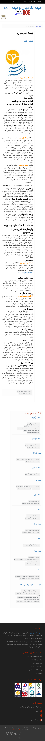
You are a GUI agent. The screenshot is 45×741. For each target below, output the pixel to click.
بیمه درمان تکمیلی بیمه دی (33, 516)
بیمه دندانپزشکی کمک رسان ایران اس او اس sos (28, 602)
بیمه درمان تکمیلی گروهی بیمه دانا (31, 545)
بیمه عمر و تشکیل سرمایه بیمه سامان (30, 532)
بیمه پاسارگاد (36, 453)
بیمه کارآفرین (36, 417)
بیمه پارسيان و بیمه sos (22, 8)
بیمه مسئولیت (19, 487)
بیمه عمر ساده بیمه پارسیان (25, 394)
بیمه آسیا (37, 551)
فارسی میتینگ (16, 730)
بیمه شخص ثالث (37, 663)
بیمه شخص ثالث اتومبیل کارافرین (31, 430)
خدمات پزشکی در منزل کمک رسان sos (30, 591)
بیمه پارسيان (36, 438)
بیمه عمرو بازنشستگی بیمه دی (32, 518)
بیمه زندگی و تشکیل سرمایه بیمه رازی (30, 503)
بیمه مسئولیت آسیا (18, 560)
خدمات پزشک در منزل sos (34, 656)
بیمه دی (38, 509)
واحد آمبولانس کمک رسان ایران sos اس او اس (28, 597)
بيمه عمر (28, 41)
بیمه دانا (38, 538)
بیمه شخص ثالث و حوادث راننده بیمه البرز (29, 579)
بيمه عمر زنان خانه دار (25, 272)
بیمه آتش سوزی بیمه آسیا (33, 562)
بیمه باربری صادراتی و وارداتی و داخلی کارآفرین (28, 428)
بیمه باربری (39, 673)
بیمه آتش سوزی (35, 489)
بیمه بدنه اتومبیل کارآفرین (33, 432)
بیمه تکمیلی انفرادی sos (30, 2)
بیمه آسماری (36, 467)
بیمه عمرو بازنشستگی (36, 660)
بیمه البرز (38, 570)
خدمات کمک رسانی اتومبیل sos (31, 599)
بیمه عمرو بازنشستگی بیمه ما (24, 489)
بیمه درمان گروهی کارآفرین (33, 424)
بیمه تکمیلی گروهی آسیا (33, 558)
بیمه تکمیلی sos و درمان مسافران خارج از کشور (28, 460)
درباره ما (20, 2)
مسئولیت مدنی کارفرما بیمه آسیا (31, 560)
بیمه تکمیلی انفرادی (36, 666)
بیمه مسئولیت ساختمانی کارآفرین (31, 426)
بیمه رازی (37, 494)
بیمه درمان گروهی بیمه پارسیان (24, 391)
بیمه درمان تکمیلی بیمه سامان (32, 530)
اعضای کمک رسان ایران (36, 633)
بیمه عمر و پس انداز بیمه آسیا (32, 564)
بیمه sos (40, 2)
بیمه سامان (37, 524)
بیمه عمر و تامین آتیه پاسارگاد (32, 462)
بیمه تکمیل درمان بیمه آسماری (32, 474)
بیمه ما (38, 480)
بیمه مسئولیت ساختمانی (35, 670)
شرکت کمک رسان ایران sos (30, 584)
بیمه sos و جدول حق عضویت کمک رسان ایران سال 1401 (27, 594)
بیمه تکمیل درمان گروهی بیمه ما (31, 487)
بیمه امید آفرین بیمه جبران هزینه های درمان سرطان (27, 576)
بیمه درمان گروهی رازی (34, 501)
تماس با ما (14, 2)
